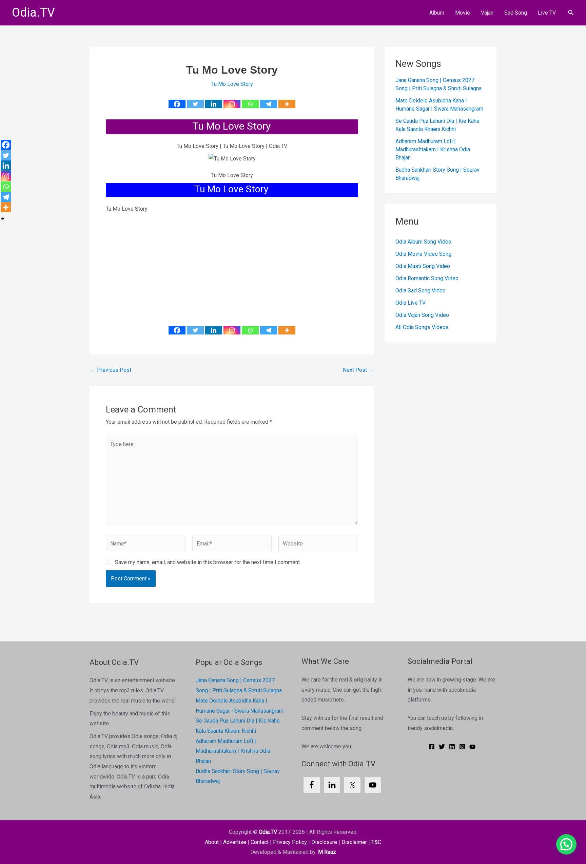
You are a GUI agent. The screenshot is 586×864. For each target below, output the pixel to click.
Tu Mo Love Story (232, 84)
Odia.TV (33, 12)
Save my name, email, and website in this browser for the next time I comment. (208, 562)
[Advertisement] (232, 264)
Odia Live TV (410, 303)
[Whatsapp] (250, 104)
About (212, 842)
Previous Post (110, 370)
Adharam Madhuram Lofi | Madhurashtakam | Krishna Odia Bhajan (432, 149)
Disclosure (324, 842)
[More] (286, 104)
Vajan (487, 12)
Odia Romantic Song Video (426, 278)
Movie (462, 12)
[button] (571, 12)
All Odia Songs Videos (422, 327)
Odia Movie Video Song (423, 254)
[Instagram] (231, 104)
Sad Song (515, 12)
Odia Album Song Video (423, 242)
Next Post (358, 370)
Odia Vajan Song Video (422, 315)
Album (436, 12)
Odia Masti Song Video (422, 266)
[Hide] (2, 219)
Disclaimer (354, 842)
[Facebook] (177, 104)
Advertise (234, 842)
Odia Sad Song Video (420, 291)
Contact (260, 842)
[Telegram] (268, 104)
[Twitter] (195, 104)
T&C (376, 842)
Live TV (547, 12)
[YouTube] (472, 747)
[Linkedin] (213, 104)
